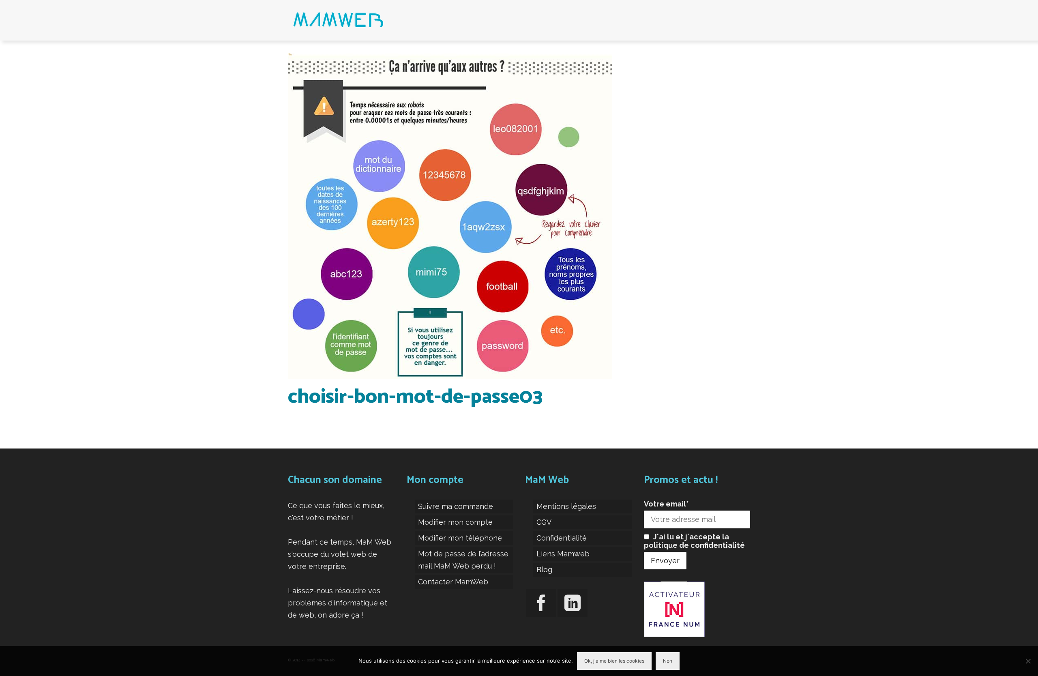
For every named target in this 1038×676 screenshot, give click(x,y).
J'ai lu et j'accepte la (694, 540)
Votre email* (666, 504)
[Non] (1028, 661)
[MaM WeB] (361, 20)
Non (667, 661)
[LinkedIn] (573, 603)
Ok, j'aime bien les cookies (614, 661)
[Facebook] (541, 603)
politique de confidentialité (694, 545)
